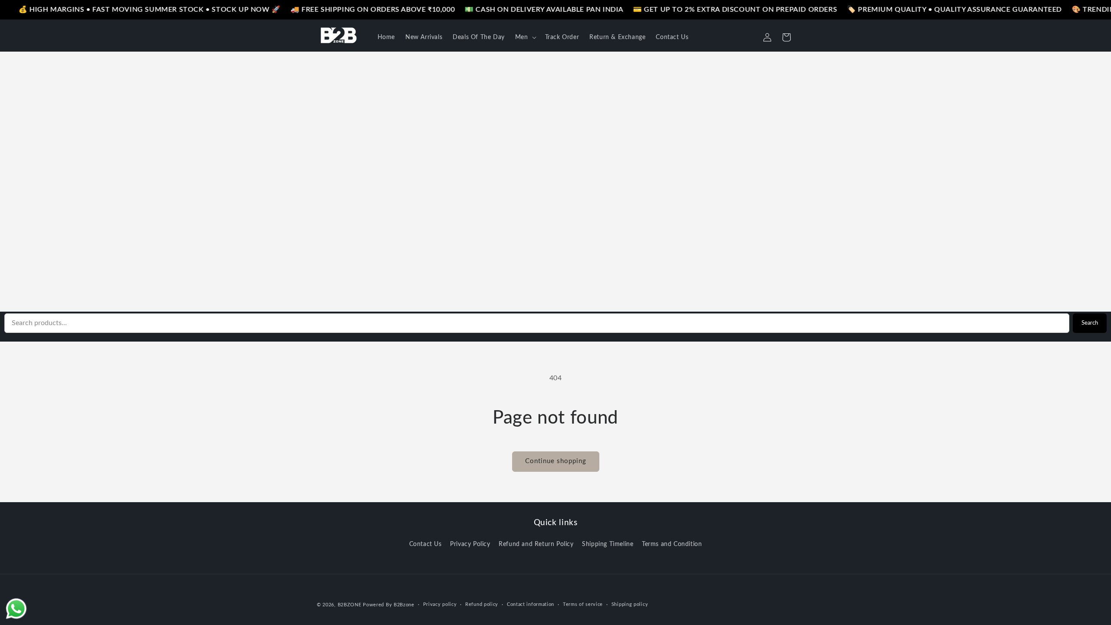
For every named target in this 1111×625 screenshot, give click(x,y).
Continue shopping (555, 461)
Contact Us (425, 544)
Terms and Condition (672, 544)
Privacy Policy (470, 544)
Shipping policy (629, 604)
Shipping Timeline (607, 544)
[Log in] (767, 37)
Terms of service (583, 604)
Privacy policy (440, 604)
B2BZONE (350, 604)
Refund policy (481, 604)
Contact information (530, 604)
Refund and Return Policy (536, 544)
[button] (525, 37)
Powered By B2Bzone (388, 604)
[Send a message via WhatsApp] (16, 609)
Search (1089, 323)
